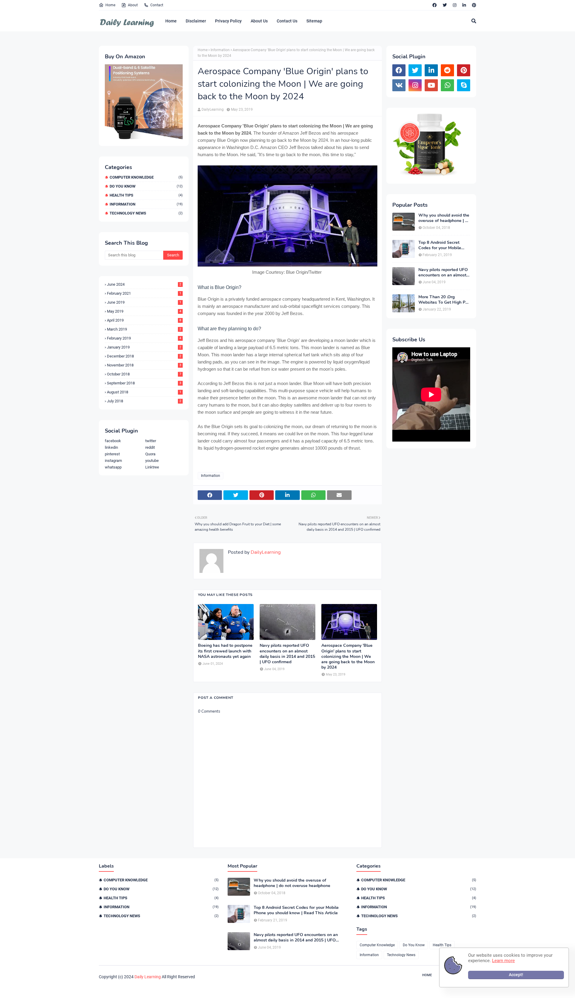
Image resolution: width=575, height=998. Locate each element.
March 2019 (144, 329)
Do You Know (146, 186)
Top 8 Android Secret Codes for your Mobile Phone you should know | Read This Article (442, 245)
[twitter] (444, 5)
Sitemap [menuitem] (314, 21)
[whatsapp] (447, 85)
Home (110, 5)
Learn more (503, 960)
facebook (113, 441)
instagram (113, 460)
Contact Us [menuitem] (287, 21)
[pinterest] (473, 5)
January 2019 (144, 347)
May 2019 (144, 311)
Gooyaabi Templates (191, 988)
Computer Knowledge (146, 177)
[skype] (463, 85)
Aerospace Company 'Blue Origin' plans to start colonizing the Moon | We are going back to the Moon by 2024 (348, 656)
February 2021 (144, 293)
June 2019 (144, 302)
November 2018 (144, 365)
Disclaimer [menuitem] (196, 21)
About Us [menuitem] (259, 21)
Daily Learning (147, 976)
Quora (150, 454)
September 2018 (144, 383)
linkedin (111, 447)
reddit (150, 447)
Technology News (146, 213)
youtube (152, 460)
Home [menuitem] (171, 21)
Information (146, 204)
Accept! (516, 974)
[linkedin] (464, 5)
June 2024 (144, 284)
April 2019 (144, 320)
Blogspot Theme (132, 988)
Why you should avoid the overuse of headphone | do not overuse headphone (444, 218)
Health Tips (146, 195)
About (133, 5)
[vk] (398, 85)
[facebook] (434, 5)
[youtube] (431, 85)
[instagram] (454, 5)
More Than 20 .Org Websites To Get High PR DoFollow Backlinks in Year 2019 (443, 299)
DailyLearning (213, 109)
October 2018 (144, 374)
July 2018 (144, 401)
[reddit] (447, 70)
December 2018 (144, 356)
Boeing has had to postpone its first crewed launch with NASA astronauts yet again (225, 651)
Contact (156, 5)
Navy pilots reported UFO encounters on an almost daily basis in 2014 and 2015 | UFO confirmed (287, 654)
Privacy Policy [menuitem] (228, 21)
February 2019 (144, 338)
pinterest (112, 454)
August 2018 (144, 392)
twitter (150, 441)
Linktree (152, 467)
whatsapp (113, 467)
